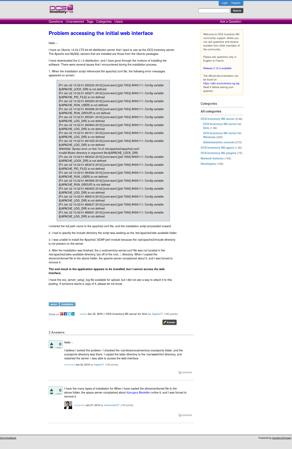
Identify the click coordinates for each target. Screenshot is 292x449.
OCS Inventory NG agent (217, 147)
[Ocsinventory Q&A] (61, 10)
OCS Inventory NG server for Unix (126, 314)
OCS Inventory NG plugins (218, 153)
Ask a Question (230, 21)
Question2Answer (281, 437)
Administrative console (218, 142)
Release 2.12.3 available (217, 68)
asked (83, 314)
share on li (72, 313)
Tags (90, 21)
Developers (208, 164)
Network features (212, 158)
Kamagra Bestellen (138, 392)
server (54, 304)
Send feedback (8, 437)
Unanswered (75, 21)
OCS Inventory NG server (217, 119)
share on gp (61, 313)
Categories (104, 21)
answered (69, 364)
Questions (56, 21)
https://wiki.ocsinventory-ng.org (221, 83)
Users (118, 21)
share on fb (65, 313)
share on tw (69, 313)
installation (67, 304)
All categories (211, 111)
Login (225, 2)
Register (235, 2)
